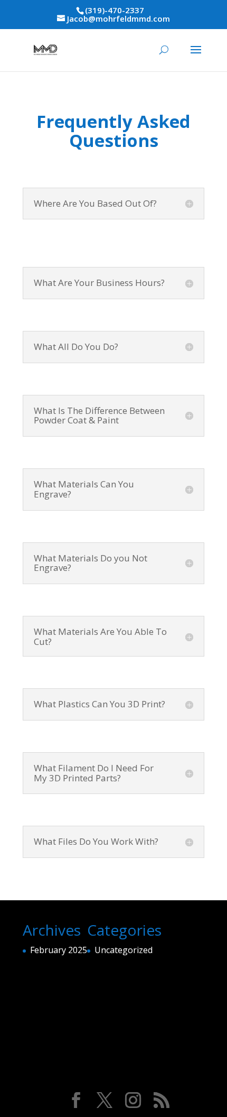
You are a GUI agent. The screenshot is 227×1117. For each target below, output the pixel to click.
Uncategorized (123, 950)
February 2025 (58, 950)
